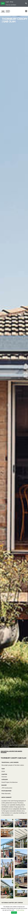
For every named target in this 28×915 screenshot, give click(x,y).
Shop (11, 2)
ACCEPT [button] (14, 912)
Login (7, 2)
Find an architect (11, 5)
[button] (26, 3)
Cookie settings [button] (20, 910)
